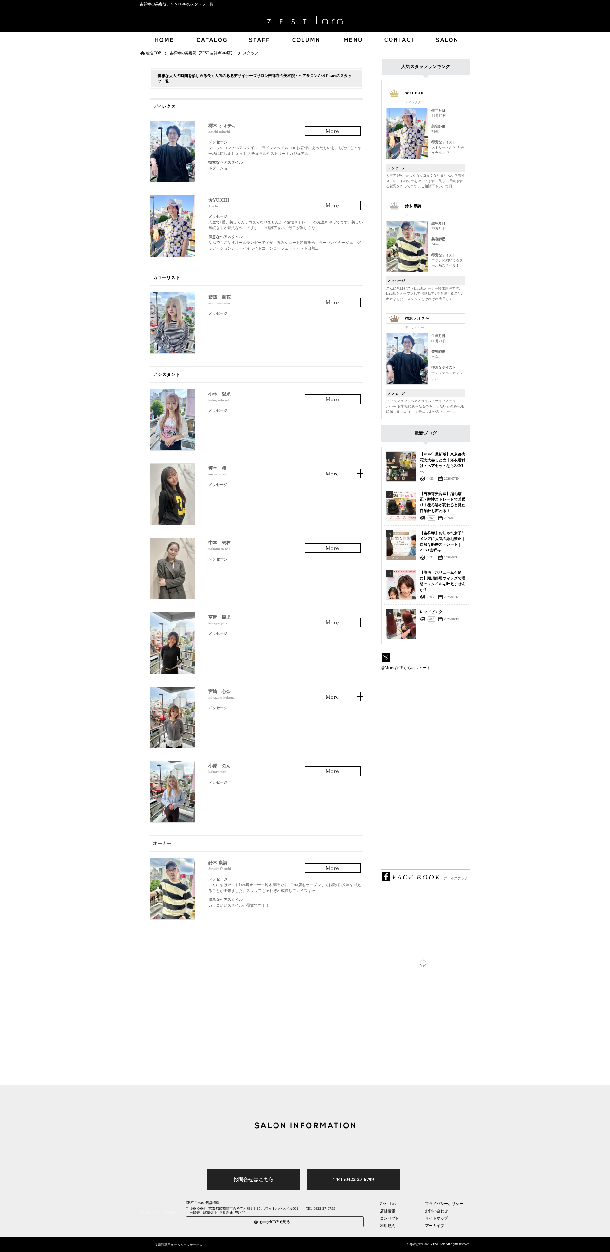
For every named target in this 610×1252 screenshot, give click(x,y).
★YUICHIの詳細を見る (334, 205)
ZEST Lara (388, 1203)
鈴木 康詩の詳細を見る (334, 868)
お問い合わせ (436, 1211)
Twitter (285, 1143)
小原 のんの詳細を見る (334, 771)
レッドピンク (431, 612)
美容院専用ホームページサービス (178, 1245)
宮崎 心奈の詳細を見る (334, 697)
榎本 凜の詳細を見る (334, 474)
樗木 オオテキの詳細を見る (334, 131)
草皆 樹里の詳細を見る (334, 622)
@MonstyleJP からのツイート (405, 668)
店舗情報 (387, 1211)
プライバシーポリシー (444, 1203)
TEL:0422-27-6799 (353, 1179)
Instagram (325, 1143)
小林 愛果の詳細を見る (334, 399)
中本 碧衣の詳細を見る (334, 548)
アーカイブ (434, 1225)
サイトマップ (436, 1218)
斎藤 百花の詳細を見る (334, 302)
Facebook (305, 1143)
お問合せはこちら (253, 1179)
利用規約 (387, 1225)
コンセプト (389, 1218)
